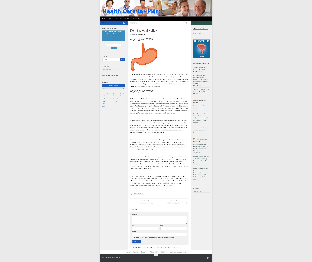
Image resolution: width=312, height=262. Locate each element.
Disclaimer (127, 18)
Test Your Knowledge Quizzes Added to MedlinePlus (201, 90)
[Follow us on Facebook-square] (124, 23)
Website (134, 231)
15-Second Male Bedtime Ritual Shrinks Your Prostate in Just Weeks (201, 31)
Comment (134, 214)
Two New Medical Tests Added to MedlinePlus (199, 68)
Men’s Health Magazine (202, 64)
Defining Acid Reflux (138, 193)
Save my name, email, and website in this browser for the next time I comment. (154, 237)
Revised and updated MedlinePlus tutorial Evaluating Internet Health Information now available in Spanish (201, 79)
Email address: (114, 43)
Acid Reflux (134, 23)
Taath (133, 35)
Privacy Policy (136, 18)
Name (134, 225)
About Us (110, 18)
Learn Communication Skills (178, 252)
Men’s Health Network (111, 75)
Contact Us (119, 18)
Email (162, 225)
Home (104, 18)
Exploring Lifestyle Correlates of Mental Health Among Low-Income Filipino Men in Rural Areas (201, 160)
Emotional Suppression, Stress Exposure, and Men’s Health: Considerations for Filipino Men (200, 148)
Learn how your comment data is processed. (166, 247)
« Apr (103, 106)
